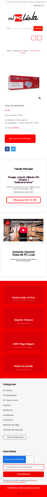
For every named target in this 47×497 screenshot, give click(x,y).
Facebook (7, 149)
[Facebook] (29, 493)
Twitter (13, 149)
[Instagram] (23, 493)
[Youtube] (18, 493)
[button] (37, 5)
